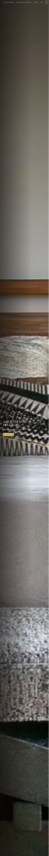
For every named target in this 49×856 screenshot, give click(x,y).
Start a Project (21, 434)
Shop (42, 2)
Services (36, 2)
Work (30, 2)
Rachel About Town (46, 2)
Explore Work (8, 434)
